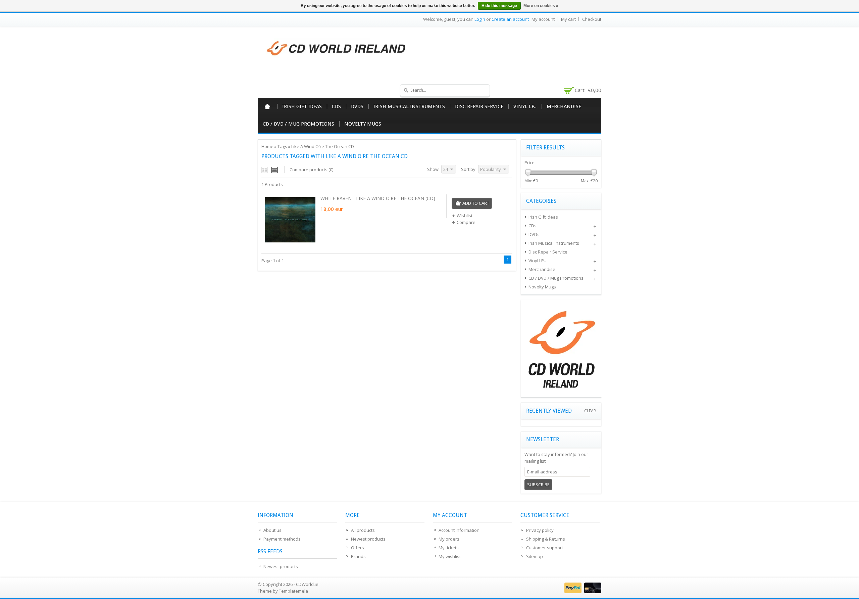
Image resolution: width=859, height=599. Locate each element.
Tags (282, 146)
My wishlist (450, 556)
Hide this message (499, 5)
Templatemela (293, 591)
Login (479, 19)
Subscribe (538, 484)
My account (543, 19)
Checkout (591, 19)
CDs (336, 106)
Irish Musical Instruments (409, 106)
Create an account (510, 19)
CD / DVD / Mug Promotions (298, 124)
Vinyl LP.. (525, 106)
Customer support (544, 548)
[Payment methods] (582, 592)
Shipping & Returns (545, 539)
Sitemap (534, 556)
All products (363, 530)
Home (267, 106)
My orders (449, 539)
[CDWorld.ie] (336, 48)
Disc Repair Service (479, 106)
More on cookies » (540, 5)
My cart (568, 19)
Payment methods (282, 539)
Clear (590, 410)
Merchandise (564, 106)
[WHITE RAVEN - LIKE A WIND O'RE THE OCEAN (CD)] (290, 243)
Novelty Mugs (362, 124)
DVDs (357, 106)
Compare (466, 222)
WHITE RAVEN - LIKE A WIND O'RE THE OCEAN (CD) (377, 198)
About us (272, 530)
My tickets (449, 548)
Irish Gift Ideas (302, 106)
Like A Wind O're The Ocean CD (322, 146)
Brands (358, 556)
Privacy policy (540, 530)
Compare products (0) (311, 170)
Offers (357, 548)
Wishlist (464, 216)
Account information (459, 530)
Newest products (280, 566)
